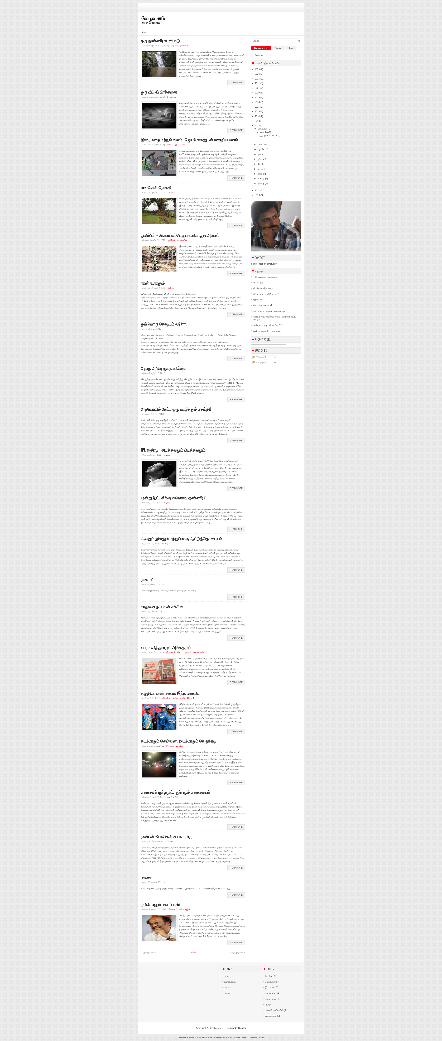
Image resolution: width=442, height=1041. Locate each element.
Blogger (242, 1028)
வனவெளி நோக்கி (156, 187)
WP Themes (196, 1037)
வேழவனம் (153, 18)
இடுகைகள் (260, 357)
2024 (257, 74)
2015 (257, 111)
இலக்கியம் (171, 652)
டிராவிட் (183, 698)
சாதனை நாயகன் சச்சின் (162, 606)
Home (144, 32)
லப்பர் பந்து (258, 282)
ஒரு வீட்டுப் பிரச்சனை (159, 92)
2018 (257, 102)
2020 (257, 92)
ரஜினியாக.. (258, 299)
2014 (257, 116)
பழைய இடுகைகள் (237, 953)
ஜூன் (260, 159)
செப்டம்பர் (262, 144)
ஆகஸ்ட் (262, 149)
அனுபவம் (174, 45)
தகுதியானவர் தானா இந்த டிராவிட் (170, 693)
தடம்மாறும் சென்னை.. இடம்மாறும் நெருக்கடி (178, 740)
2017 (257, 107)
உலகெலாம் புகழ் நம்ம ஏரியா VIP (268, 325)
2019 (257, 97)
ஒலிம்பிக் (172, 240)
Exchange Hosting (256, 1037)
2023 (257, 78)
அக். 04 (264, 132)
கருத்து (167, 455)
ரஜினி (187, 909)
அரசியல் (269, 976)
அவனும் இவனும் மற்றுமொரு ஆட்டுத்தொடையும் (181, 538)
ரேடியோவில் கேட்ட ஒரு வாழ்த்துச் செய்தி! (176, 409)
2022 (257, 83)
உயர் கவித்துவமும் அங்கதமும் (166, 647)
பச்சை (146, 877)
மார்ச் (260, 173)
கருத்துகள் (260, 362)
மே (259, 164)
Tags (291, 48)
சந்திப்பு (180, 652)
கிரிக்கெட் (166, 698)
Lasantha (220, 1037)
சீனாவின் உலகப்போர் (262, 305)
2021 (257, 88)
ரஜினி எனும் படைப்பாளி (160, 904)
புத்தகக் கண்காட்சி (274, 1010)
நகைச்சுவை (185, 45)
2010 (257, 195)
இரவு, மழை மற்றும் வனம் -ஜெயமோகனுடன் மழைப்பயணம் (189, 139)
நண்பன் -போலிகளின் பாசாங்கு (167, 836)
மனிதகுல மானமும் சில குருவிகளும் (269, 311)
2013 (257, 121)
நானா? (147, 579)
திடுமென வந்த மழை (263, 288)
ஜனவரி (261, 183)
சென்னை (170, 746)
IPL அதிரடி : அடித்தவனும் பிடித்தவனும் (173, 450)
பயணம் (169, 144)
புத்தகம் (188, 652)
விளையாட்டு (182, 240)
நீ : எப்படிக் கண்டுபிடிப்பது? (265, 294)
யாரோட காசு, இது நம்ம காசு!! (267, 331)
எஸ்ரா (181, 909)
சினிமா (171, 288)
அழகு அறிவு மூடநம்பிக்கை (163, 368)
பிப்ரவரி (261, 178)
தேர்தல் (269, 1004)
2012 (257, 125)
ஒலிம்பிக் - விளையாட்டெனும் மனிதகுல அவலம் (180, 235)
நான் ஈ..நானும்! (153, 283)
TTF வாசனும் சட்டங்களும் (265, 277)
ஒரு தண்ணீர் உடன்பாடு (160, 40)
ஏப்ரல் (260, 169)
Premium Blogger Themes (236, 1037)
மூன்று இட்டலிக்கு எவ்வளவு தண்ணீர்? (173, 497)
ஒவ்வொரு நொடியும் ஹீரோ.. (164, 323)
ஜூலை (261, 154)
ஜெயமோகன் (179, 144)
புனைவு (173, 97)
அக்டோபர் (263, 128)
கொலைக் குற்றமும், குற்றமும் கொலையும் (175, 792)
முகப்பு (193, 952)
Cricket (190, 698)
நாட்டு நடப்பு (172, 797)
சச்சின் (175, 698)
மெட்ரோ (179, 746)
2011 (257, 190)
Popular (278, 48)
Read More (236, 82)
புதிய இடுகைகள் (149, 953)
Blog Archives (261, 48)
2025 (257, 69)
